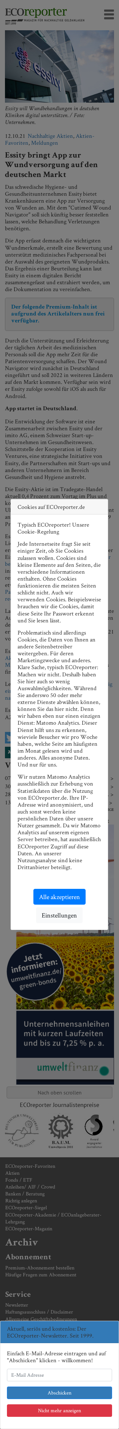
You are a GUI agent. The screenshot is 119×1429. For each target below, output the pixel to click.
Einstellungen (59, 915)
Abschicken (59, 1392)
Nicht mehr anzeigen (59, 1410)
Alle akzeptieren (59, 896)
